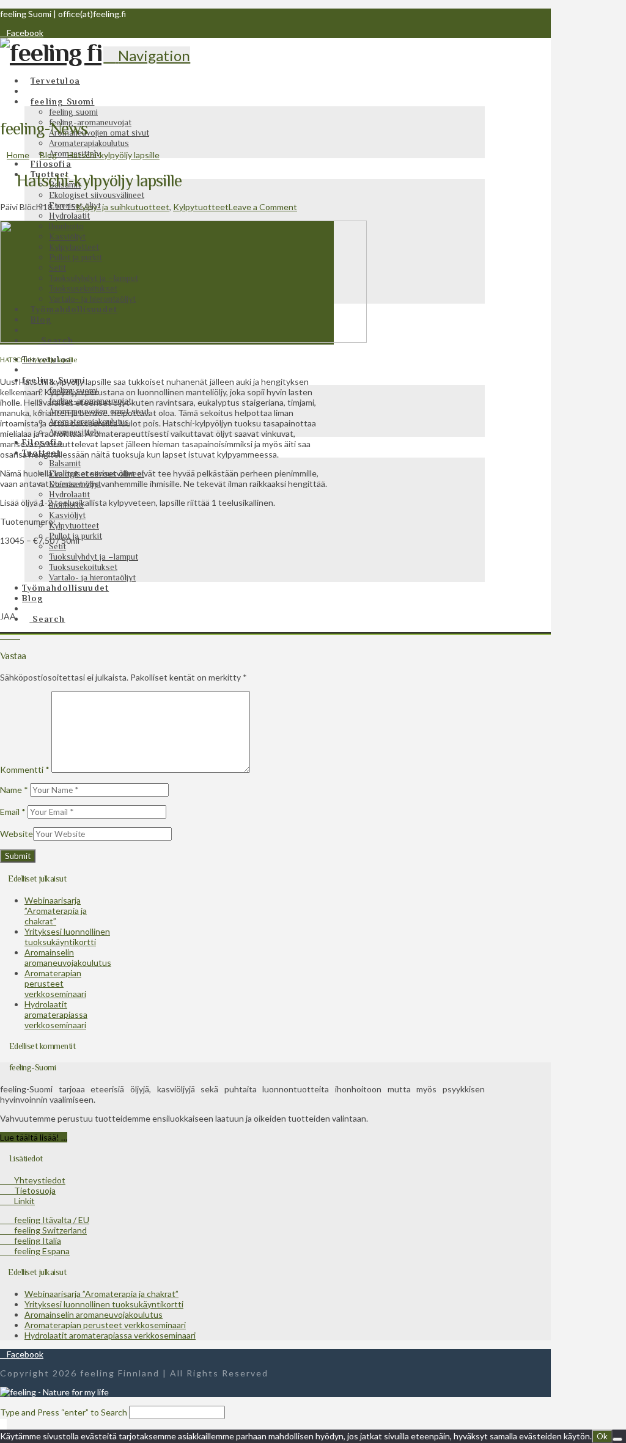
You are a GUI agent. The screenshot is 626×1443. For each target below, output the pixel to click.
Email (13, 811)
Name (14, 789)
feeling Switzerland (47, 1230)
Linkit (21, 1201)
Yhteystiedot (36, 1180)
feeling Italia (34, 1240)
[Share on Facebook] (3, 635)
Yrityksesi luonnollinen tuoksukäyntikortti (67, 936)
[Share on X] (10, 635)
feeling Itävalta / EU (48, 1220)
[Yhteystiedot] (29, 608)
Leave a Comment (263, 207)
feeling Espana (38, 1251)
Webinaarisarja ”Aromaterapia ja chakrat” (55, 910)
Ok (602, 1436)
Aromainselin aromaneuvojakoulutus (67, 957)
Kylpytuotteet (201, 207)
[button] (146, 55)
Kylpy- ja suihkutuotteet (122, 207)
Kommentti (25, 769)
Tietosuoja (31, 1190)
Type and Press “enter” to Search (63, 1412)
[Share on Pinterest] (16, 635)
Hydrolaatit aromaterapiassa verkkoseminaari (55, 1014)
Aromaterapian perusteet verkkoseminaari (55, 983)
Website (16, 833)
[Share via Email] (23, 635)
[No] (617, 1439)
